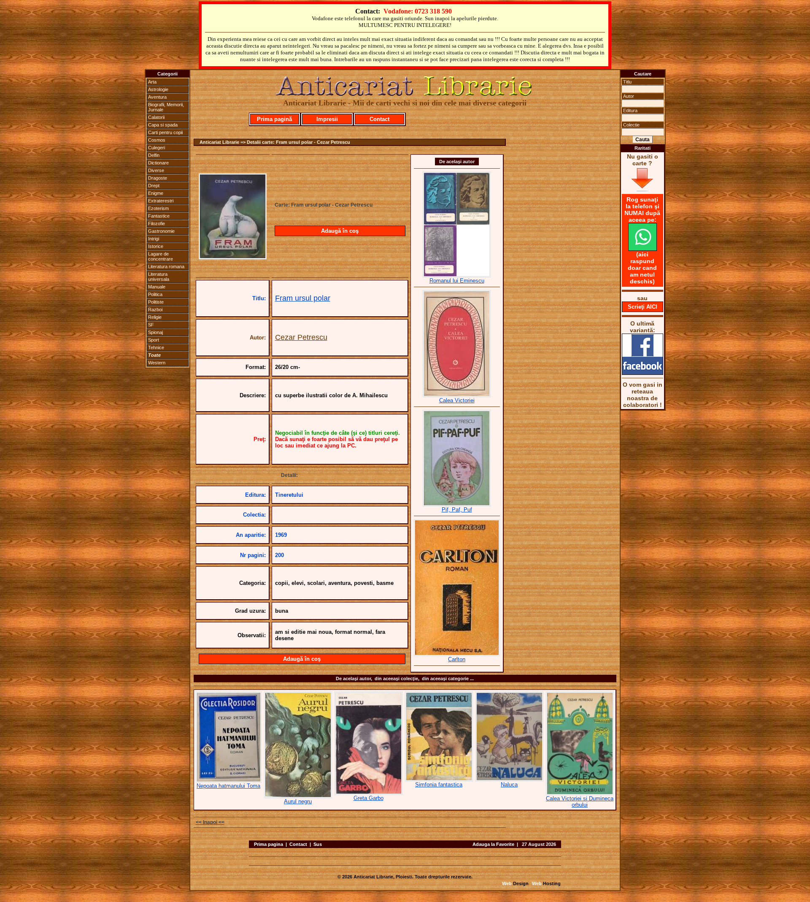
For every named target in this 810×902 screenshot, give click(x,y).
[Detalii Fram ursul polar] (233, 257)
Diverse (156, 170)
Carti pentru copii (165, 132)
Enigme (155, 193)
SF (151, 324)
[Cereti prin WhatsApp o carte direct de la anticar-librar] (642, 248)
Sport (153, 339)
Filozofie (156, 223)
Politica (155, 294)
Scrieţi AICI (642, 307)
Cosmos (156, 140)
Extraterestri (160, 200)
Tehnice (156, 347)
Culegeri (156, 147)
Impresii (327, 119)
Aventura (157, 97)
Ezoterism (158, 208)
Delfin (153, 155)
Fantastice (159, 215)
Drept (153, 185)
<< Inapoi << (210, 822)
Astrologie (158, 89)
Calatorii (156, 117)
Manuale (156, 286)
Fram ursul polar (302, 298)
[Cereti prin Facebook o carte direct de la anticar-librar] (642, 372)
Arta (152, 81)
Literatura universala (158, 277)
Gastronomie (161, 231)
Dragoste (157, 177)
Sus (317, 844)
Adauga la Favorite (493, 844)
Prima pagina (268, 844)
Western (156, 362)
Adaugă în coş (340, 231)
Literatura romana (166, 266)
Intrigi (153, 238)
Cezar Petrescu (301, 337)
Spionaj (155, 332)
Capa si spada (163, 124)
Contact (379, 119)
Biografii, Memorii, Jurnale (166, 107)
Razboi (155, 309)
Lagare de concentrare (160, 256)
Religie (155, 317)
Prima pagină (274, 119)
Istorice (155, 246)
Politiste (156, 301)
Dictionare (158, 162)
